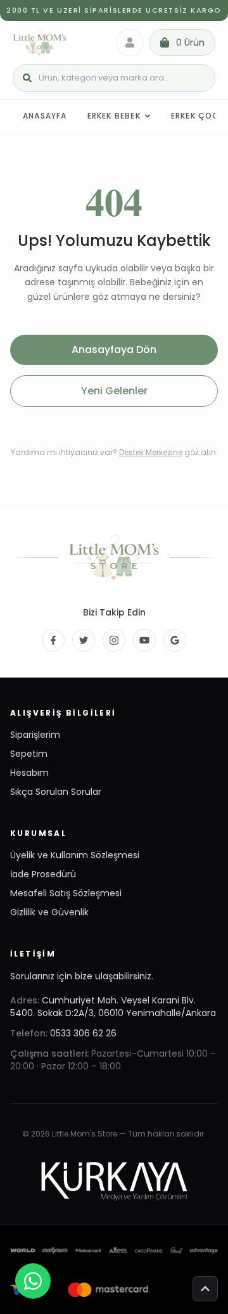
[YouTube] (144, 640)
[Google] (174, 640)
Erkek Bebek (114, 115)
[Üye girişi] (130, 42)
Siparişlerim (35, 734)
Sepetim (29, 753)
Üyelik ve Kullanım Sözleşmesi (74, 855)
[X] (83, 640)
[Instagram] (114, 640)
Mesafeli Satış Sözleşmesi (66, 893)
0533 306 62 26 (83, 1033)
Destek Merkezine (150, 452)
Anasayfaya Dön (114, 349)
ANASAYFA (45, 115)
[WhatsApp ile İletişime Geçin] (33, 1281)
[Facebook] (53, 640)
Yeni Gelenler (114, 390)
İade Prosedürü (43, 874)
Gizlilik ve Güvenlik (49, 912)
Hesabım (29, 772)
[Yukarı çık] (205, 1288)
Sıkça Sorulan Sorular (55, 791)
